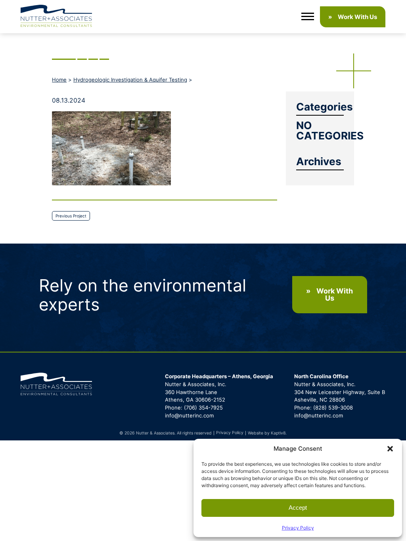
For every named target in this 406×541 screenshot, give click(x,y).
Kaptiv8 (278, 433)
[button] (390, 449)
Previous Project (71, 215)
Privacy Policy (298, 528)
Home (59, 79)
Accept (298, 507)
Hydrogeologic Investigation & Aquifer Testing (130, 79)
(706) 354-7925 (203, 407)
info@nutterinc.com (189, 415)
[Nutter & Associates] (56, 17)
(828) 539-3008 (333, 407)
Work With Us (357, 17)
